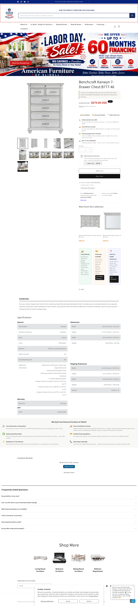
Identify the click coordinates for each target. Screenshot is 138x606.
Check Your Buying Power (21, 63)
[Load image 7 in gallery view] (34, 155)
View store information (88, 188)
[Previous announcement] (49, 2)
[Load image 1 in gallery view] (22, 143)
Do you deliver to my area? (10, 496)
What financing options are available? (14, 509)
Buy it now (99, 176)
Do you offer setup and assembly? (13, 528)
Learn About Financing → (99, 277)
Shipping (81, 106)
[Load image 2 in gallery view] (34, 143)
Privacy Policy (93, 596)
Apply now (83, 200)
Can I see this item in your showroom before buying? (19, 502)
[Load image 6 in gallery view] (22, 155)
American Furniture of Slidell (28, 601)
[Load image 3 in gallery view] (45, 143)
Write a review (69, 466)
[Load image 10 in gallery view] (69, 155)
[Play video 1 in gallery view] (22, 166)
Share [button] (82, 289)
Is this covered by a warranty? (12, 515)
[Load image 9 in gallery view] (57, 155)
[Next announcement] (89, 2)
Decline (89, 601)
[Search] (132, 15)
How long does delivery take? (11, 522)
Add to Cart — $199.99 (93, 163)
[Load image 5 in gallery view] (69, 143)
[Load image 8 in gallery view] (45, 155)
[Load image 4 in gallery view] (57, 143)
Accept (68, 601)
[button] (24, 24)
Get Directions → (113, 279)
